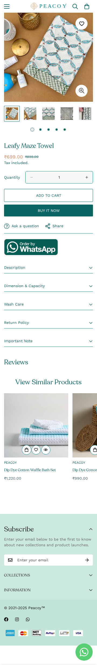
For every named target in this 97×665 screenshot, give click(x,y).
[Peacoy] (49, 6)
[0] (87, 6)
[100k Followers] (17, 619)
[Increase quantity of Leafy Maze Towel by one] (87, 177)
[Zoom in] (81, 91)
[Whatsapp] (28, 619)
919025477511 (31, 247)
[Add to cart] (27, 450)
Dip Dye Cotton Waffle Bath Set (30, 470)
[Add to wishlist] (81, 24)
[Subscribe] (87, 560)
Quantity (12, 177)
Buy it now (49, 210)
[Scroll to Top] (87, 636)
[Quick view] (45, 449)
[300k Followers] (6, 619)
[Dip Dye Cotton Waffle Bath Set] (36, 425)
